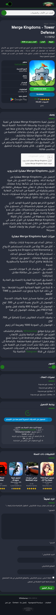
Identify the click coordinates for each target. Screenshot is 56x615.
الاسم (52, 543)
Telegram (31, 352)
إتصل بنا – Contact (19, 603)
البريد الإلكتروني (48, 555)
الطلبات (48, 603)
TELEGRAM (40, 94)
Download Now (40, 89)
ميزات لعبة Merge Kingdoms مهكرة (38, 164)
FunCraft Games (21, 64)
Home (52, 24)
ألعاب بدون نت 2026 (29, 42)
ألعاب (43, 42)
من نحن (8, 603)
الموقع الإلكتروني (48, 566)
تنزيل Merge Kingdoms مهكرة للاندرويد (37, 161)
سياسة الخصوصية (35, 603)
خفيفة (46, 24)
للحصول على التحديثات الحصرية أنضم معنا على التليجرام (25, 419)
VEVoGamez (30, 331)
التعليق (51, 511)
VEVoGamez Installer (28, 430)
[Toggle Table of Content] (49, 157)
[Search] (4, 12)
